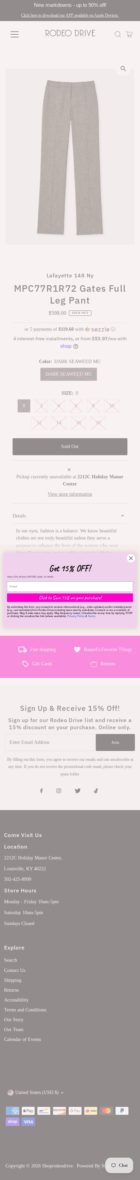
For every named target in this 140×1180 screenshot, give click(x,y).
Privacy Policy (76, 615)
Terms (91, 615)
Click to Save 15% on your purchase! (70, 597)
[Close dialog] (131, 558)
